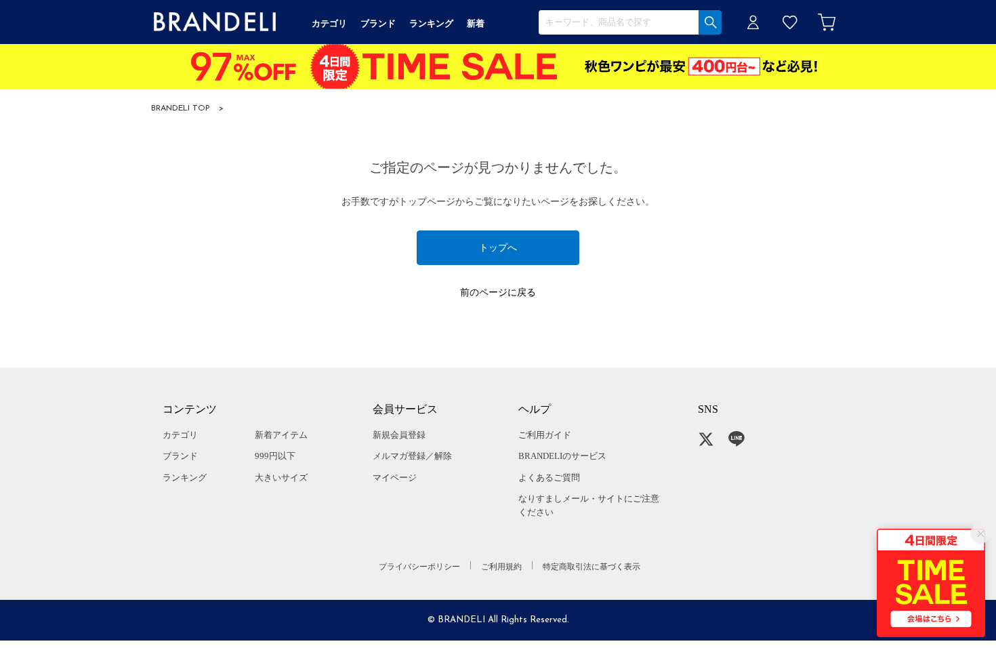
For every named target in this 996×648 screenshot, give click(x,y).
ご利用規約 (501, 566)
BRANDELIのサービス (562, 456)
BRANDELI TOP (180, 108)
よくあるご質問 (549, 477)
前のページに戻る (498, 292)
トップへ (498, 248)
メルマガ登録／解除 (412, 456)
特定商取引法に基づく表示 (591, 566)
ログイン (753, 22)
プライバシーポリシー (419, 566)
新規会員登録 (399, 435)
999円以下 (275, 456)
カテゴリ (180, 435)
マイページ (395, 477)
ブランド (180, 456)
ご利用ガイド (544, 435)
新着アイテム (281, 435)
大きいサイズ (281, 477)
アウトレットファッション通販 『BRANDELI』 (215, 22)
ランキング (185, 477)
